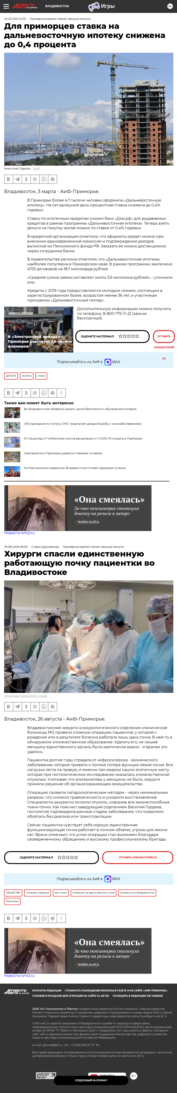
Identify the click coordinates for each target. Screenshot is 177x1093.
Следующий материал (91, 1080)
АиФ (36, 168)
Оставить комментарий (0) (164, 339)
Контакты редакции (46, 990)
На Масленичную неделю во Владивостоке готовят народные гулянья (75, 468)
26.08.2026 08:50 (16, 546)
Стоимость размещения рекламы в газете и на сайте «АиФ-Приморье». (116, 990)
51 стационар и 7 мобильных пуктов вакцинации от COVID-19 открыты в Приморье (83, 438)
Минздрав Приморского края (25, 695)
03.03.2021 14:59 (15, 19)
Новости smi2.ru (19, 533)
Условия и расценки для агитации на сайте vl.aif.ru (70, 995)
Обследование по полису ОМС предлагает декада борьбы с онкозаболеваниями (83, 423)
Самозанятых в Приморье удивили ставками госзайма (63, 453)
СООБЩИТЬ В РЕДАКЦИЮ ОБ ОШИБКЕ (138, 995)
